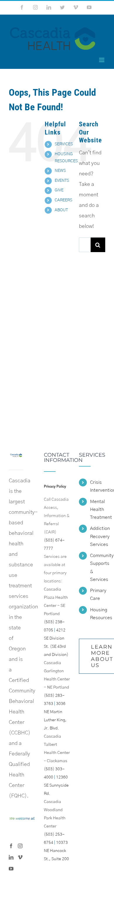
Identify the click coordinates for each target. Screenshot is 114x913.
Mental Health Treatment (97, 509)
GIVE (59, 190)
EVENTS (62, 181)
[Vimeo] (20, 857)
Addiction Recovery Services (97, 536)
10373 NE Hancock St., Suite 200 (56, 851)
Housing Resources (97, 613)
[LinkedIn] (11, 857)
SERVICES (64, 144)
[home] (16, 457)
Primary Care (97, 594)
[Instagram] (20, 846)
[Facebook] (11, 846)
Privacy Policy (55, 486)
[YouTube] (11, 868)
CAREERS (63, 200)
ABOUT (61, 210)
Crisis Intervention (97, 486)
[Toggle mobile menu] (102, 60)
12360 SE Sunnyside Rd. (56, 785)
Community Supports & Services (97, 567)
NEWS (60, 171)
